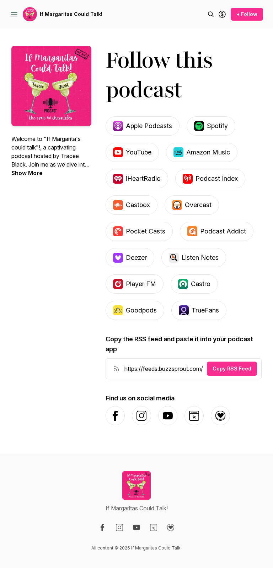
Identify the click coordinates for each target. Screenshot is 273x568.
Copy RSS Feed (232, 368)
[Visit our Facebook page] (102, 527)
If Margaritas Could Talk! (71, 14)
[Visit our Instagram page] (119, 527)
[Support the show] (222, 14)
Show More (27, 173)
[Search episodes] (211, 14)
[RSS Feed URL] (116, 368)
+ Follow (246, 14)
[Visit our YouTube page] (136, 527)
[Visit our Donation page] (170, 527)
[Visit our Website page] (153, 527)
